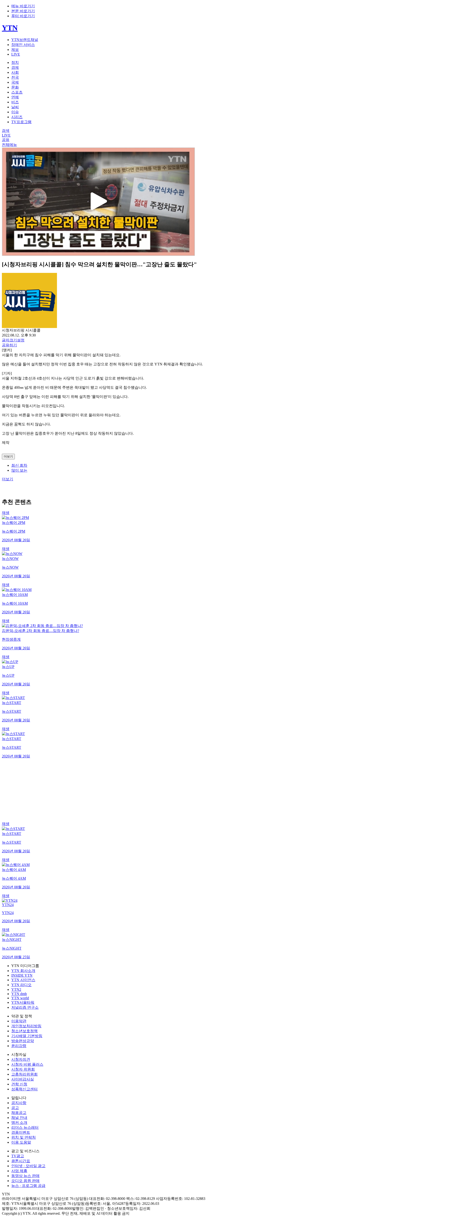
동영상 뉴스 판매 (25, 1176)
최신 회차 (19, 465)
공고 (15, 1108)
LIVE (15, 54)
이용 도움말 (21, 1142)
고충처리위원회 (24, 1074)
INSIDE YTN (21, 975)
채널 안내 (19, 1118)
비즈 (15, 102)
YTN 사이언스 (23, 980)
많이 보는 (19, 470)
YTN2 (16, 989)
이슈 (15, 112)
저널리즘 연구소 (25, 1007)
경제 (15, 67)
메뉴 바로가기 (23, 6)
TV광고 (17, 1156)
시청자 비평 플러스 (27, 1064)
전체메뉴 (9, 145)
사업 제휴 (19, 1171)
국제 (15, 82)
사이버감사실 (22, 1079)
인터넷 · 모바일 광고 (28, 1166)
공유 (5, 140)
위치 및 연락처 (23, 1137)
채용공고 (18, 1113)
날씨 (15, 107)
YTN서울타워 (22, 1002)
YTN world (20, 998)
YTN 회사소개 (23, 971)
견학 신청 (19, 1084)
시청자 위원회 (23, 1069)
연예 (15, 97)
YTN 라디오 (21, 985)
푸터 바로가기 (23, 16)
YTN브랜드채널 (24, 40)
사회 (15, 72)
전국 (15, 77)
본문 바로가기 (23, 11)
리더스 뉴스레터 (25, 1127)
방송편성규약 (22, 1041)
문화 (15, 87)
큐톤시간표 (20, 1161)
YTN (10, 28)
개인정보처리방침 (26, 1026)
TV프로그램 (21, 122)
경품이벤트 (20, 1132)
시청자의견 (20, 1059)
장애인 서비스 (23, 45)
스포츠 (17, 92)
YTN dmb (19, 994)
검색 (5, 131)
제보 (15, 50)
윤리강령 (18, 1046)
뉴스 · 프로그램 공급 (28, 1186)
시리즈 (17, 117)
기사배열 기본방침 (26, 1036)
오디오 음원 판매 (25, 1181)
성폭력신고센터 (24, 1089)
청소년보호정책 (24, 1031)
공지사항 (18, 1103)
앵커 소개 (19, 1123)
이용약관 (18, 1021)
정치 (15, 63)
